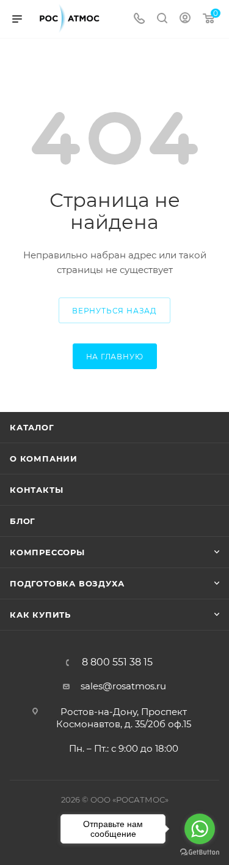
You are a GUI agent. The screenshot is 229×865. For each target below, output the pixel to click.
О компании (44, 458)
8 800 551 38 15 (117, 662)
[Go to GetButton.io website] (199, 852)
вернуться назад (114, 310)
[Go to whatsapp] (199, 829)
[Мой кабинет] (185, 19)
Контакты (36, 490)
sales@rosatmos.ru (123, 686)
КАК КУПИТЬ (40, 615)
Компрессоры (47, 552)
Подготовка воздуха (67, 583)
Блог (22, 521)
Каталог (32, 427)
